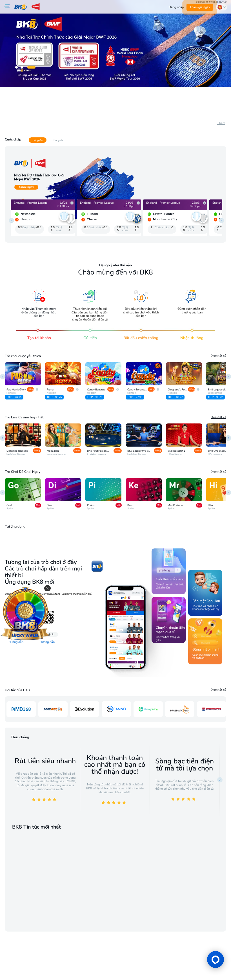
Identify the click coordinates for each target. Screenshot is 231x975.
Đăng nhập (176, 7)
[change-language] (221, 7)
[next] (221, 220)
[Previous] (2, 376)
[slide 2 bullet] (22, 67)
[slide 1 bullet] (16, 67)
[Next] (228, 376)
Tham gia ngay (200, 7)
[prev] (11, 220)
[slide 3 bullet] (31, 67)
